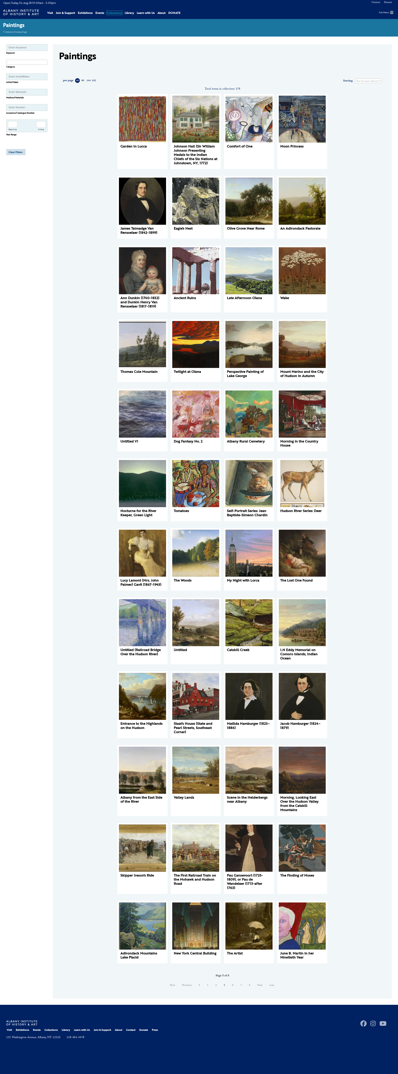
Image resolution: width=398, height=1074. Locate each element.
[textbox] (368, 81)
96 (82, 80)
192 (94, 80)
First (172, 985)
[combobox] (26, 62)
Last (272, 985)
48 (77, 80)
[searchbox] (26, 62)
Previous (187, 985)
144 (88, 80)
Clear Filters (16, 152)
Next (260, 985)
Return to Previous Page (16, 31)
